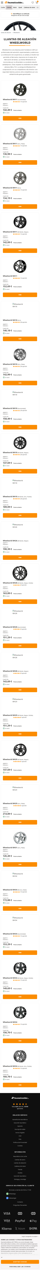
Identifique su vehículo (20, 14)
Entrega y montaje (20, 1179)
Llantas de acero (20, 1160)
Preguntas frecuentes (20, 1205)
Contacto (20, 1202)
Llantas (9, 7)
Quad (20, 7)
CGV (20, 1136)
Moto (15, 7)
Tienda (20, 1169)
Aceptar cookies (20, 1262)
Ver (20, 118)
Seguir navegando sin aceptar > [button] (30, 1236)
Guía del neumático (20, 1123)
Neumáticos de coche (20, 1156)
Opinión (20, 1126)
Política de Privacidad (20, 1142)
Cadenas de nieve (29, 7)
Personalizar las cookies (20, 1266)
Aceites (20, 1173)
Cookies (20, 1146)
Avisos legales (20, 1132)
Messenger (12, 1198)
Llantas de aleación (20, 1163)
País (20, 1139)
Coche (3, 7)
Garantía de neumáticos (20, 1119)
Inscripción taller (20, 1129)
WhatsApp (12, 1194)
